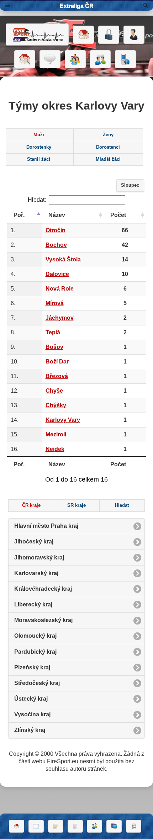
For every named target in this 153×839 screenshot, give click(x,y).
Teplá (53, 332)
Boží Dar (57, 362)
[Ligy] (133, 826)
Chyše (54, 391)
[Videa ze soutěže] (114, 826)
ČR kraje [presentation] (31, 505)
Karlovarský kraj (36, 573)
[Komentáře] (49, 59)
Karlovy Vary (63, 420)
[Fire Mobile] (125, 59)
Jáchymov (60, 318)
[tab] (38, 134)
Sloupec (130, 185)
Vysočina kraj (32, 714)
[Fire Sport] (37, 34)
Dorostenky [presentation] (38, 147)
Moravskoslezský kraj (43, 620)
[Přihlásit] (108, 35)
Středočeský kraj (37, 683)
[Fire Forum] (100, 59)
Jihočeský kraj (33, 541)
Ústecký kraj (31, 699)
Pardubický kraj (35, 652)
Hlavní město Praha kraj (46, 526)
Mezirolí (56, 434)
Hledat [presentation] (122, 505)
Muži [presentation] (38, 134)
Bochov (56, 245)
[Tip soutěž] (94, 826)
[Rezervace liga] (55, 826)
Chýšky (56, 405)
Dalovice (57, 274)
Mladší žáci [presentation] (108, 159)
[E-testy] (75, 59)
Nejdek (55, 449)
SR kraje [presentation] (76, 505)
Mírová (55, 303)
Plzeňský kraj (32, 667)
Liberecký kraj (33, 604)
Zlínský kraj (29, 730)
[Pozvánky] (36, 826)
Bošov (54, 347)
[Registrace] (133, 35)
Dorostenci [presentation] (108, 147)
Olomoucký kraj (35, 636)
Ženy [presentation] (108, 134)
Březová (57, 376)
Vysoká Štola (63, 259)
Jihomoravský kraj (39, 557)
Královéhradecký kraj (43, 589)
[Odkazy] (24, 59)
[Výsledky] (75, 826)
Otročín (55, 230)
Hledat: (37, 200)
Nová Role (60, 289)
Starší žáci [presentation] (38, 159)
